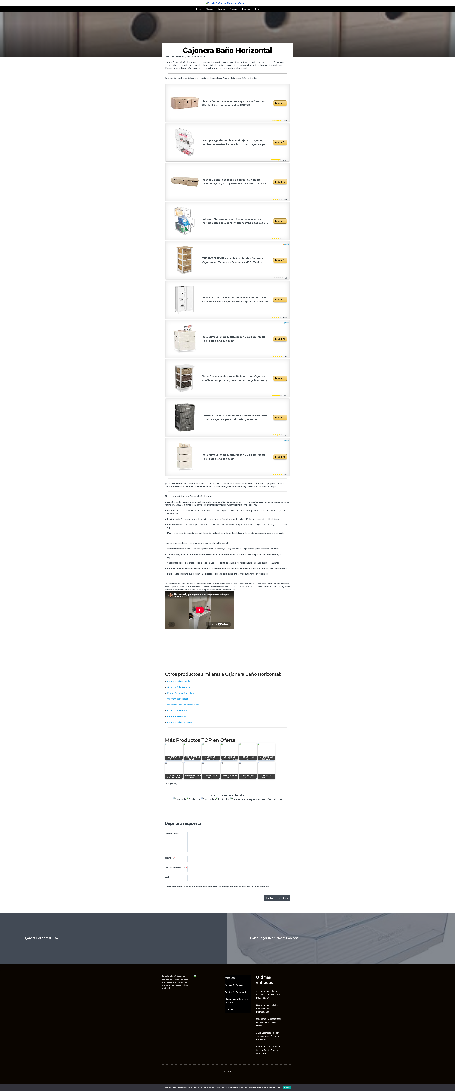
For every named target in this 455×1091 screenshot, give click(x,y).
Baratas (221, 9)
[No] (452, 1087)
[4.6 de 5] (280, 238)
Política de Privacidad (235, 992)
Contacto (229, 1009)
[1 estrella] (180, 799)
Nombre (170, 857)
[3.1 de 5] (281, 199)
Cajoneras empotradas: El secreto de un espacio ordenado (268, 1050)
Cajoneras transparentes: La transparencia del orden (268, 1022)
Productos (176, 56)
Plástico (233, 9)
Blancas (246, 9)
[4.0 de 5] (281, 435)
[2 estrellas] (194, 799)
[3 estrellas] (208, 799)
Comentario (172, 833)
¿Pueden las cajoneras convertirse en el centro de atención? (268, 994)
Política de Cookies (234, 985)
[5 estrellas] (237, 799)
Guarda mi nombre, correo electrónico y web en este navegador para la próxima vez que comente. (217, 886)
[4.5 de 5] (281, 474)
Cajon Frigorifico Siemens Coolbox (274, 938)
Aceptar (287, 1087)
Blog (257, 9)
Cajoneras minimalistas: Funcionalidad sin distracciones (267, 1008)
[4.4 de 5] (281, 120)
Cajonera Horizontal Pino (40, 938)
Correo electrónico (176, 867)
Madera (209, 9)
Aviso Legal (230, 978)
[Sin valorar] (282, 277)
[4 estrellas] (223, 799)
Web (167, 877)
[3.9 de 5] (281, 395)
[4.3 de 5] (280, 317)
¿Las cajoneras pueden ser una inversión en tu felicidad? (267, 1036)
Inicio (198, 9)
